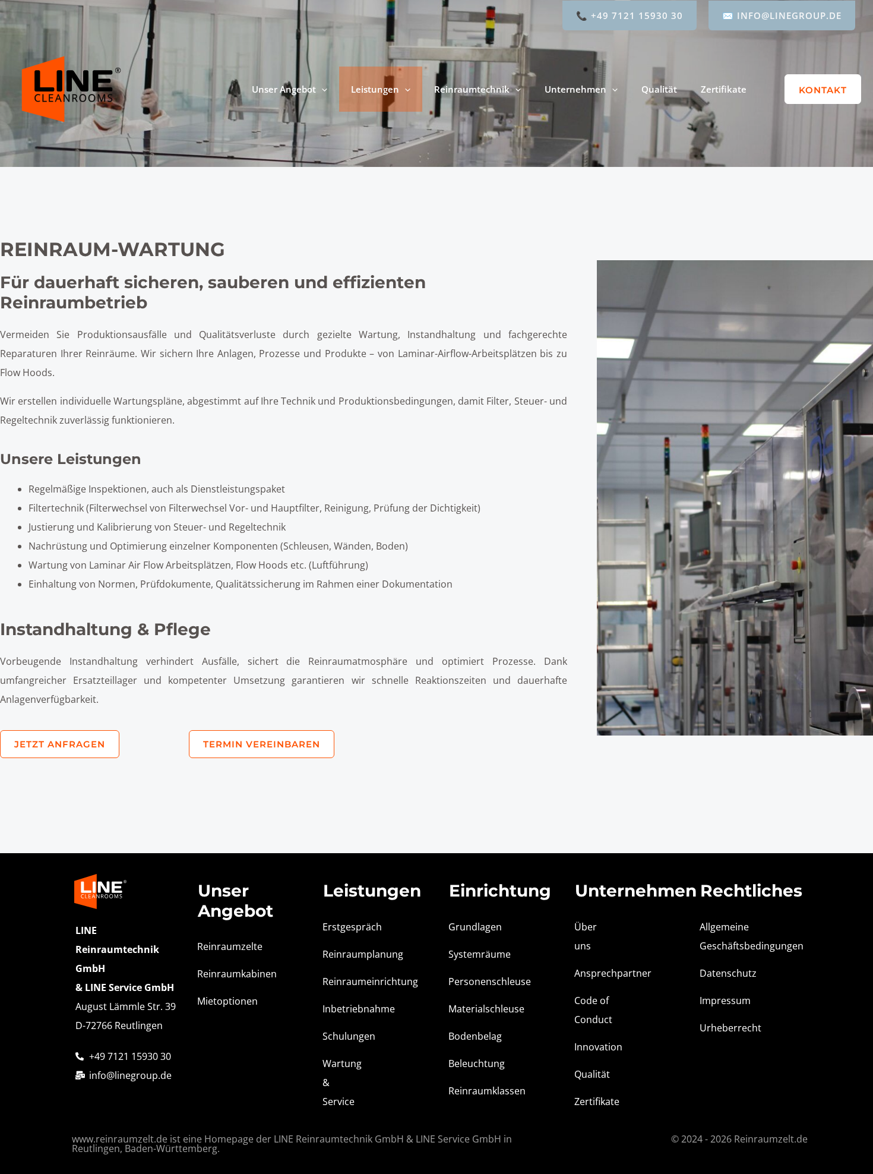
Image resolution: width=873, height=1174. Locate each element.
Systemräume (471, 954)
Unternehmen (575, 89)
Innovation (596, 1046)
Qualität (659, 89)
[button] (321, 89)
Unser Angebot (284, 89)
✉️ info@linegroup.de (782, 15)
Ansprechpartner (596, 973)
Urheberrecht (722, 1027)
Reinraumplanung (345, 954)
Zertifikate (724, 89)
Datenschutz (722, 973)
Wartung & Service (342, 1082)
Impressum (722, 1000)
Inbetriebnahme (345, 1008)
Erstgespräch (345, 926)
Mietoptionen (219, 1001)
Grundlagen (471, 926)
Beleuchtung (471, 1063)
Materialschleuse (471, 1008)
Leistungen (375, 89)
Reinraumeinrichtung (345, 981)
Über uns (585, 936)
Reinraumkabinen (219, 973)
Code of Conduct (593, 1010)
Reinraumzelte (219, 946)
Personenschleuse (471, 981)
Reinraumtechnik (472, 89)
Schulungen (345, 1036)
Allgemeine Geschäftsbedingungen (722, 936)
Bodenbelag (471, 1036)
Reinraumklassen (471, 1090)
